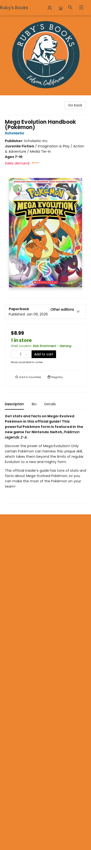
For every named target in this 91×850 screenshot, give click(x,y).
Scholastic (14, 133)
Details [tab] (50, 404)
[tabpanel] (45, 458)
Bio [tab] (34, 404)
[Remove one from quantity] (14, 354)
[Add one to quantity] (27, 354)
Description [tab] (14, 404)
